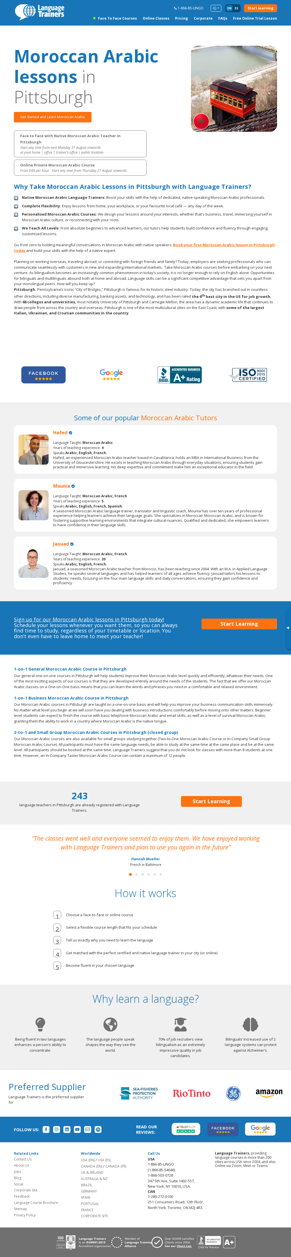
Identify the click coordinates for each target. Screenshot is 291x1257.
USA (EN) (88, 1168)
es (236, 8)
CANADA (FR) (115, 1175)
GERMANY (89, 1200)
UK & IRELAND (92, 1181)
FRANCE (87, 1218)
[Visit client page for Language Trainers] (174, 1251)
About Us (21, 1174)
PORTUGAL (90, 1212)
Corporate (203, 18)
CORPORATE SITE (94, 1224)
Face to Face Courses (117, 18)
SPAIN (85, 1206)
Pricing (181, 18)
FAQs (222, 18)
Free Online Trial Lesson (255, 18)
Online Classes (156, 18)
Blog (17, 1186)
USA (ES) (104, 1168)
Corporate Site (26, 1199)
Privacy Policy (25, 1223)
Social (18, 1193)
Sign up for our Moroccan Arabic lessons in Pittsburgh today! (89, 619)
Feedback (22, 1205)
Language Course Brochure (36, 1211)
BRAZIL (86, 1193)
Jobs (17, 1180)
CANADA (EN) (91, 1175)
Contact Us (23, 1168)
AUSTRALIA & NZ (94, 1187)
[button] (130, 883)
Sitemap (20, 1217)
